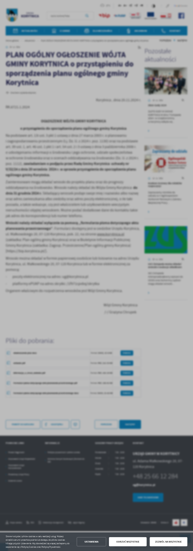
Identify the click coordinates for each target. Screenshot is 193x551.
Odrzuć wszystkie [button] (127, 541)
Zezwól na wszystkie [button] (168, 541)
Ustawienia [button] (91, 541)
